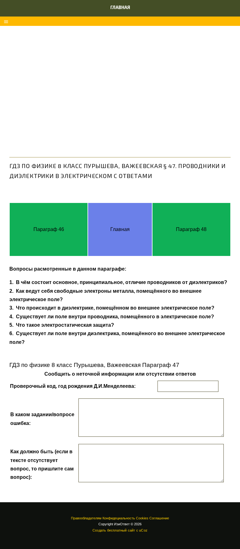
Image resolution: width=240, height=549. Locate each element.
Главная (120, 7)
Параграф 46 (48, 229)
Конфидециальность (118, 518)
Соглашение (159, 518)
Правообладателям (86, 518)
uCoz (143, 530)
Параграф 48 (191, 229)
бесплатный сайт (121, 530)
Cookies (142, 518)
